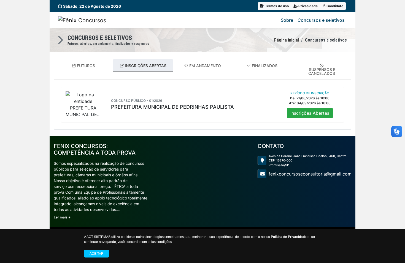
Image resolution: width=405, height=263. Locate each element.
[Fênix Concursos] (82, 20)
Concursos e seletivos (321, 20)
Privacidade (308, 6)
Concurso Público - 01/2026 (136, 100)
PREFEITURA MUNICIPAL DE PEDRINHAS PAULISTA (172, 107)
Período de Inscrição (309, 93)
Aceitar (97, 254)
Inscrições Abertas (309, 113)
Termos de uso (276, 6)
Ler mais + (62, 217)
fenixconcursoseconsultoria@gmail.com (310, 174)
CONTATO (271, 146)
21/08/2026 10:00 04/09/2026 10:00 (310, 100)
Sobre (287, 20)
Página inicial (286, 40)
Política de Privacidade (289, 237)
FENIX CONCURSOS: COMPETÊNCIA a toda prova (95, 149)
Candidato (334, 6)
